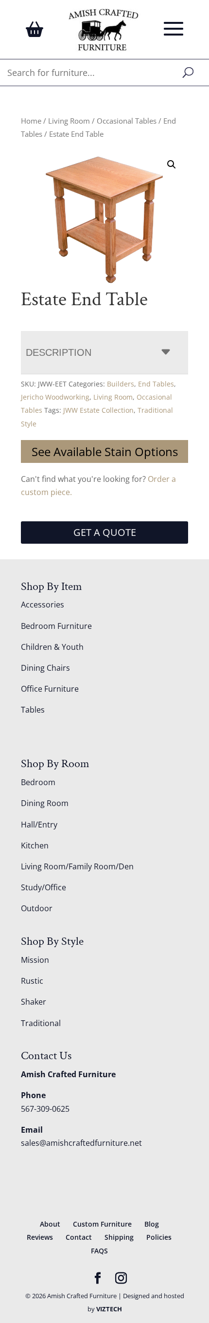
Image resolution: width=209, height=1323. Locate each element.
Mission (35, 960)
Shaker (33, 1001)
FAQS (99, 1250)
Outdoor (36, 908)
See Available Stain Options (105, 451)
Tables (33, 709)
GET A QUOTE (104, 532)
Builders (120, 383)
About (50, 1224)
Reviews (40, 1237)
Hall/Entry (39, 824)
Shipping (119, 1237)
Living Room (69, 121)
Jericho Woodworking (55, 397)
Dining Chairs (45, 667)
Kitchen (35, 845)
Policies (159, 1237)
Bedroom (38, 782)
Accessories (42, 604)
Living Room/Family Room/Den (77, 866)
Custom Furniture (102, 1224)
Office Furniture (50, 688)
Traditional (41, 1023)
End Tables (156, 383)
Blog (151, 1224)
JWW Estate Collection (98, 410)
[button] (171, 164)
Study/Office (43, 887)
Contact (79, 1237)
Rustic (32, 980)
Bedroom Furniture (56, 626)
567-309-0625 (45, 1108)
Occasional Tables (127, 121)
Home (31, 121)
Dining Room (45, 803)
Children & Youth (52, 647)
